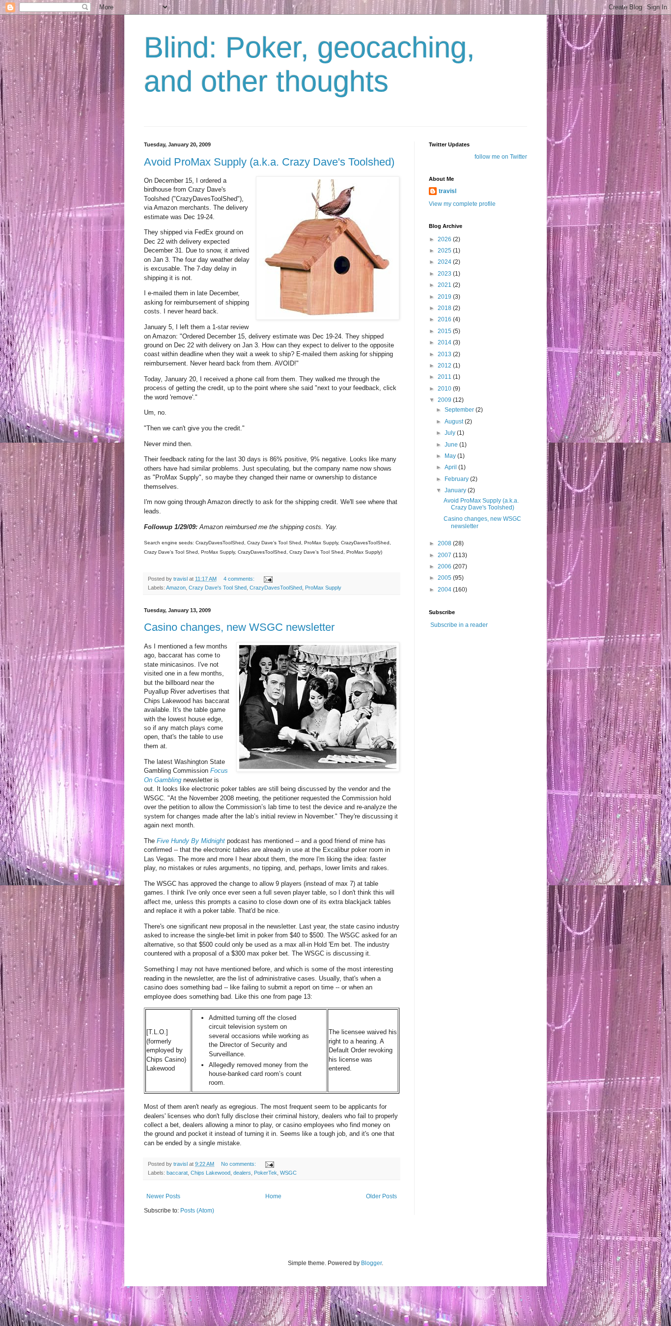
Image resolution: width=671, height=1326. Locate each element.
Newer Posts (163, 1196)
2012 (445, 365)
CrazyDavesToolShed (276, 588)
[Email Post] (267, 579)
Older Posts (381, 1196)
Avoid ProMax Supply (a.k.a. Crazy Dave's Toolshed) (269, 162)
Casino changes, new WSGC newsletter (239, 627)
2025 (445, 250)
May (451, 455)
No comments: (239, 1164)
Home (273, 1196)
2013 (445, 354)
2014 (445, 342)
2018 (445, 308)
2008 (445, 543)
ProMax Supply (323, 588)
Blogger (371, 1263)
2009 (445, 399)
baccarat (177, 1173)
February (457, 479)
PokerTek (265, 1173)
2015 (445, 331)
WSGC (288, 1173)
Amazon (176, 588)
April (451, 467)
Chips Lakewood (210, 1173)
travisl (447, 191)
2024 (445, 261)
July (451, 432)
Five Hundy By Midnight (191, 841)
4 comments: (240, 579)
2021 (445, 285)
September (460, 409)
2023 (445, 273)
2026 (445, 239)
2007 (445, 555)
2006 (445, 566)
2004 (445, 589)
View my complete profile (462, 203)
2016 (445, 319)
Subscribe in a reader (459, 624)
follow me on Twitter (501, 156)
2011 (445, 376)
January (456, 490)
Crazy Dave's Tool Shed (218, 588)
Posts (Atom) (197, 1210)
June (452, 444)
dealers (242, 1173)
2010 (445, 388)
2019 (445, 296)
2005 (445, 577)
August (455, 421)
